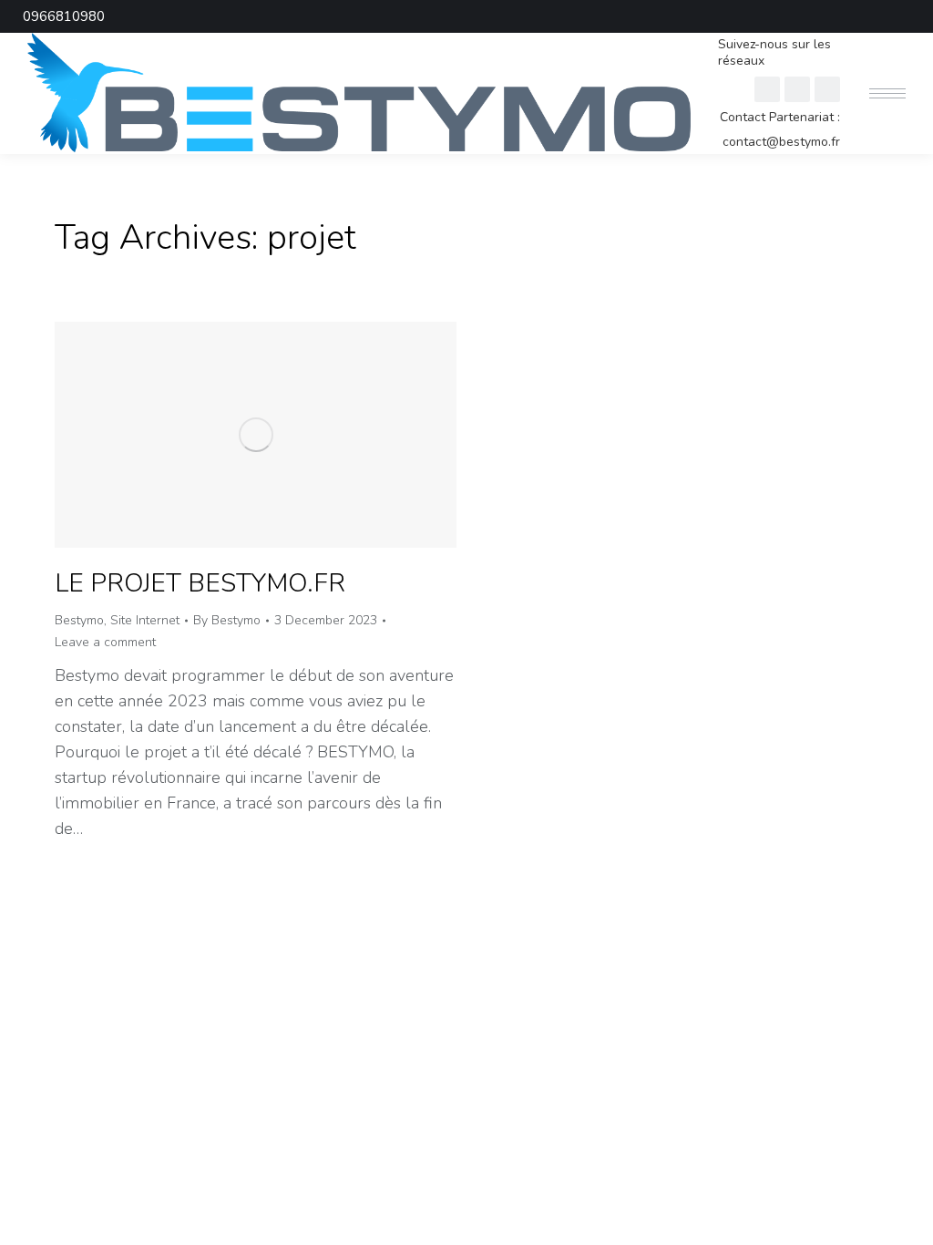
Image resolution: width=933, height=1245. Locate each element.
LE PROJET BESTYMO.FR (200, 583)
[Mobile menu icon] (887, 93)
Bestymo (79, 620)
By (227, 620)
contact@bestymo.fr (781, 142)
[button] (661, 16)
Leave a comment (105, 642)
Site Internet (144, 620)
